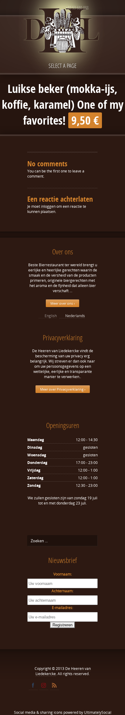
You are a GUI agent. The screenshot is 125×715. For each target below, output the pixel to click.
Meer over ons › (62, 303)
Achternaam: (62, 590)
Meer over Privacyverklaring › (62, 389)
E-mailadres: (62, 607)
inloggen (48, 206)
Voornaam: (62, 574)
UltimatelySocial (97, 712)
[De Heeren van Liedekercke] (62, 43)
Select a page (62, 65)
